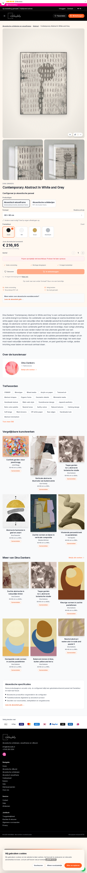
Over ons (6, 790)
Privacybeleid (51, 860)
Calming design (73, 407)
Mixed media (31, 392)
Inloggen (62, 8)
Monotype (18, 392)
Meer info (25, 277)
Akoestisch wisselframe (11, 775)
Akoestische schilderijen (11, 772)
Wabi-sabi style (28, 402)
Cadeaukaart (7, 778)
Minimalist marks (59, 397)
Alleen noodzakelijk (54, 865)
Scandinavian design (46, 402)
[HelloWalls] (14, 16)
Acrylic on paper (47, 392)
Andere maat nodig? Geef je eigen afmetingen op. (22, 220)
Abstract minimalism (11, 417)
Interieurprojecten (9, 787)
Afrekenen (6, 806)
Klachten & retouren (9, 819)
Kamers (5, 781)
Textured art (61, 392)
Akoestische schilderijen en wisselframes (17, 26)
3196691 (7, 392)
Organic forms (26, 397)
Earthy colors (42, 407)
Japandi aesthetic (65, 402)
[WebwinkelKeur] (4, 754)
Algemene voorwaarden (11, 822)
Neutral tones (28, 407)
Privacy (5, 825)
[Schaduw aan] (70, 134)
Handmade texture (11, 402)
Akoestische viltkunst (10, 769)
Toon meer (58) (8, 422)
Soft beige (8, 412)
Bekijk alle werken (28, 370)
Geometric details (42, 397)
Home (5, 766)
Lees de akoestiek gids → (14, 299)
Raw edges (51, 412)
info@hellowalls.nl (9, 747)
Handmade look (66, 412)
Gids (4, 784)
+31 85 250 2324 (8, 749)
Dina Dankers (8, 183)
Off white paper (37, 412)
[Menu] (4, 16)
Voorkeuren (38, 865)
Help (4, 803)
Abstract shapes (10, 397)
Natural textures (57, 407)
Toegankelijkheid (9, 816)
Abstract (36, 26)
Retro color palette (11, 407)
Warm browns (21, 412)
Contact (70, 8)
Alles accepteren (73, 865)
